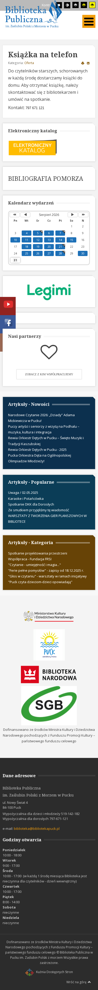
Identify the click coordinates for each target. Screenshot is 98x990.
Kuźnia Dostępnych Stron (54, 972)
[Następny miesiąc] (73, 214)
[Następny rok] (83, 214)
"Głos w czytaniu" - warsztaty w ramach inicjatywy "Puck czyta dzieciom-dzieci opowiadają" (47, 579)
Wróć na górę (76, 982)
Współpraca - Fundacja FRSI (29, 559)
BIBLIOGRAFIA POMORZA (45, 178)
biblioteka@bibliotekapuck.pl (37, 828)
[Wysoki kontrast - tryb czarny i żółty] (84, 5)
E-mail (88, 63)
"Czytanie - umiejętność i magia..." (34, 564)
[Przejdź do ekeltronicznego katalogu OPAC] (32, 147)
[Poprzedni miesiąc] (25, 214)
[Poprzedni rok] (15, 214)
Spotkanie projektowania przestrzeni (37, 553)
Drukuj (82, 63)
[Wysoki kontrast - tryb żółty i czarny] (92, 5)
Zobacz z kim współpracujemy (49, 374)
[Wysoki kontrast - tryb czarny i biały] (75, 5)
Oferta (29, 63)
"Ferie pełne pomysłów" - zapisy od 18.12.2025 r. (46, 570)
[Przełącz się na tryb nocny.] (67, 5)
